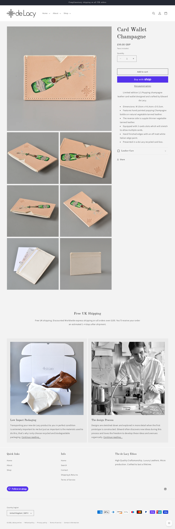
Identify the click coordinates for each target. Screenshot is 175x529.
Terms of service (55, 523)
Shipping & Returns (69, 475)
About (9, 465)
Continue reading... (31, 437)
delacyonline (17, 523)
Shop (9, 470)
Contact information (71, 523)
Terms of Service (68, 479)
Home (9, 460)
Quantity (120, 53)
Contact (64, 470)
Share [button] (122, 159)
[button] (46, 13)
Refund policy (29, 523)
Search (64, 465)
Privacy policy (42, 523)
